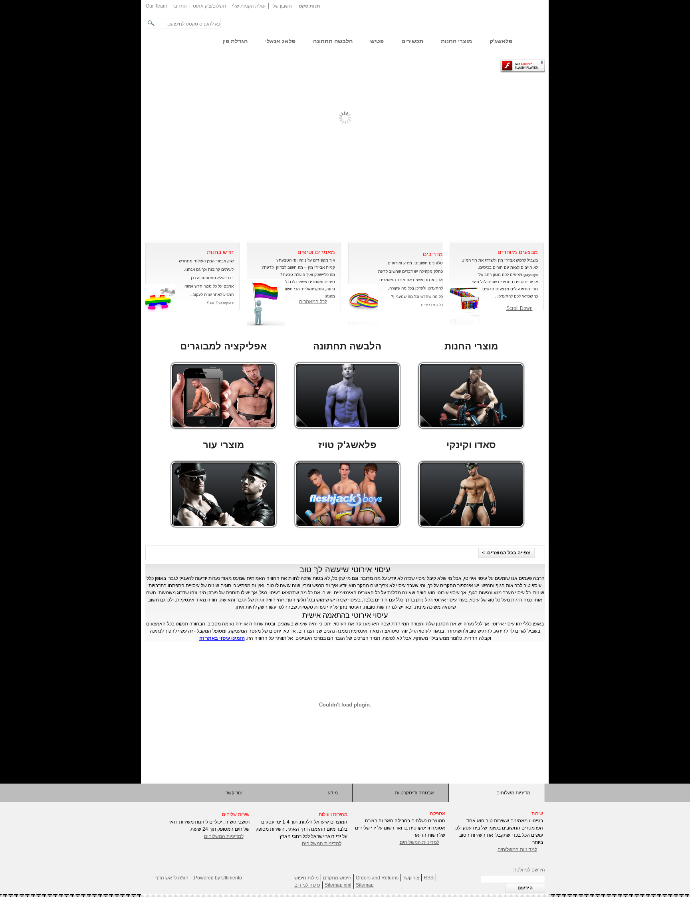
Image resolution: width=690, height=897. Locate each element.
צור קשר (234, 793)
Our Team (156, 6)
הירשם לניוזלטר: (529, 870)
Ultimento (231, 878)
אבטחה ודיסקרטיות (414, 793)
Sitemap (365, 885)
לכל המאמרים (313, 301)
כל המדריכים (432, 305)
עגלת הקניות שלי (249, 6)
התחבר (179, 6)
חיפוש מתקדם (337, 878)
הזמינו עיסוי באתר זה (222, 638)
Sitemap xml (338, 885)
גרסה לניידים (307, 885)
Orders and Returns (377, 878)
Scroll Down (519, 308)
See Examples (220, 303)
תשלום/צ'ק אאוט (209, 6)
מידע (333, 793)
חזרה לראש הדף (171, 878)
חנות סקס (309, 6)
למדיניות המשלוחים (224, 836)
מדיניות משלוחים (513, 793)
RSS (429, 878)
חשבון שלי (282, 6)
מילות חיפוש (306, 878)
